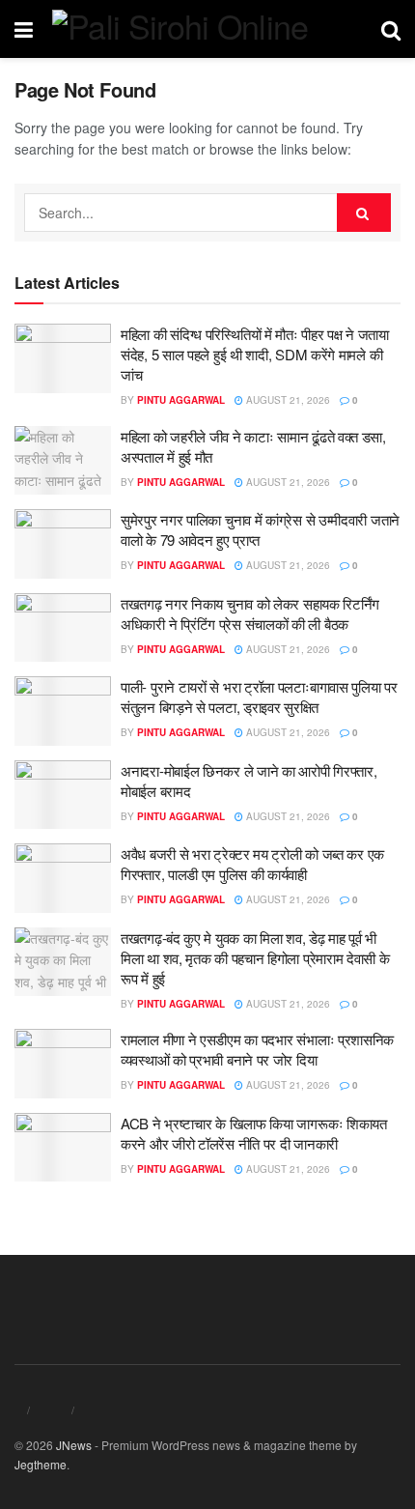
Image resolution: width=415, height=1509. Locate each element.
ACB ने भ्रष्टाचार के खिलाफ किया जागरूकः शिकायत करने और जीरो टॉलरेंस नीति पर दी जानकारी (254, 1133)
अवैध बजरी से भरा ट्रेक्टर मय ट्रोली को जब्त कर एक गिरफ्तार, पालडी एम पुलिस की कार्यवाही (252, 863)
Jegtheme (40, 1464)
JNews (74, 1445)
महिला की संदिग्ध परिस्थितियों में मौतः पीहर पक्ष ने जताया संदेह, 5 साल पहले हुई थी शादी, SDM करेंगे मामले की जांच (255, 354)
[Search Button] (364, 212)
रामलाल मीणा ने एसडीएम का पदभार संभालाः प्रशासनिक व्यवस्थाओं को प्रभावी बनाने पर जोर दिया (257, 1049)
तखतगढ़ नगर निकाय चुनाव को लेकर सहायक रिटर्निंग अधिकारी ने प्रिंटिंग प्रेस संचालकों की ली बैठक (250, 613)
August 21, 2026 (286, 400)
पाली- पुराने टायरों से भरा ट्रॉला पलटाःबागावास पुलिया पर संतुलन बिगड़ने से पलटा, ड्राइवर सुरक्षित (259, 696)
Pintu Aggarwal (181, 400)
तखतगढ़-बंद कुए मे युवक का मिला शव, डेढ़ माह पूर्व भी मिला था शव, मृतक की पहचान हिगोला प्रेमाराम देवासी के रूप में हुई (255, 957)
